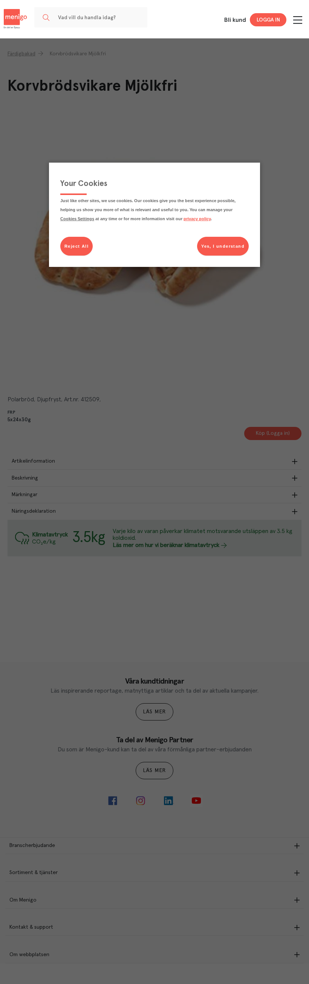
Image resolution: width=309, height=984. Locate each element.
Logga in (268, 20)
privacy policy (197, 218)
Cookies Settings (77, 218)
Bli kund (235, 20)
